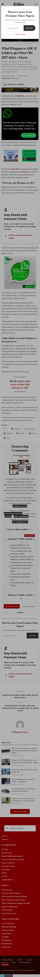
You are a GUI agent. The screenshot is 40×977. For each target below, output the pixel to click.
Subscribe (29, 28)
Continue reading (20, 34)
